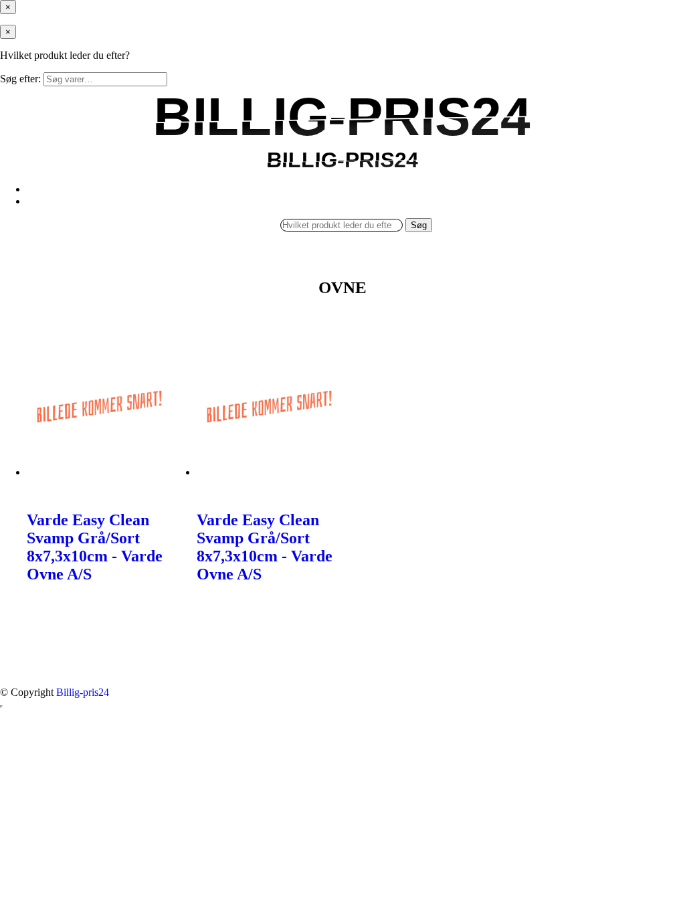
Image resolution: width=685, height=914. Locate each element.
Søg (419, 225)
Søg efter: (20, 78)
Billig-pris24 (82, 692)
